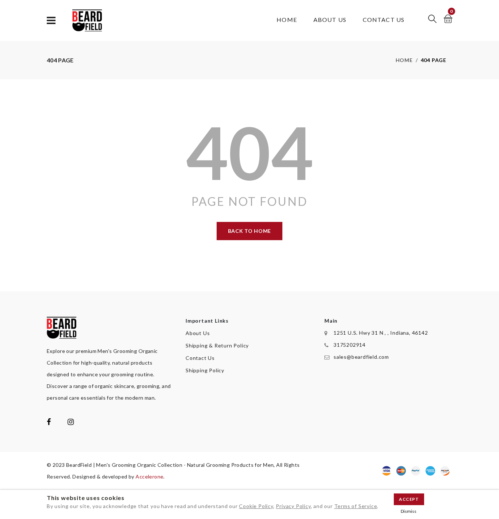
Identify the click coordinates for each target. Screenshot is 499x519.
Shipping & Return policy (217, 345)
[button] (432, 19)
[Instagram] (71, 422)
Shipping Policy (205, 370)
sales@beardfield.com (361, 357)
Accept (409, 499)
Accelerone (149, 476)
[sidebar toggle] (51, 20)
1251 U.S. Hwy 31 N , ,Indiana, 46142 (381, 333)
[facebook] (49, 422)
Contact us (383, 19)
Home (287, 19)
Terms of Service (355, 506)
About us (329, 19)
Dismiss (408, 511)
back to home (249, 231)
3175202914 (350, 345)
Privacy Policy (293, 506)
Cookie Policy (256, 506)
